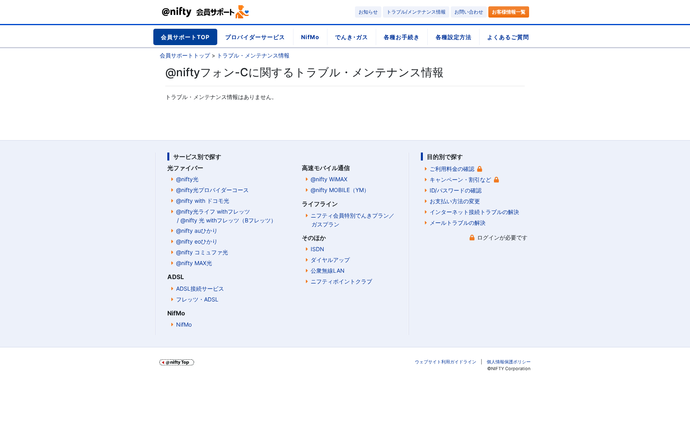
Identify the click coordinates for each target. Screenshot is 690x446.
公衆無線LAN (328, 270)
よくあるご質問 (508, 37)
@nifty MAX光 (194, 263)
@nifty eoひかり (197, 241)
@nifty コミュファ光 (202, 252)
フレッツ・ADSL (197, 299)
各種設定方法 (454, 37)
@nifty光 (187, 179)
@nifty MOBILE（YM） (340, 189)
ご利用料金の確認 (452, 168)
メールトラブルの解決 (458, 222)
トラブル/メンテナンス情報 (416, 12)
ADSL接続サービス (200, 288)
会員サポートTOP (185, 37)
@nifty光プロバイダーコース (212, 189)
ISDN (317, 249)
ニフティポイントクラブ (341, 281)
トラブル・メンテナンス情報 (253, 55)
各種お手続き (402, 37)
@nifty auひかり (197, 230)
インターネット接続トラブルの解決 (474, 211)
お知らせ (368, 12)
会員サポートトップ (185, 55)
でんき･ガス (351, 37)
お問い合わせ (468, 12)
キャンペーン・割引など (460, 179)
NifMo (310, 37)
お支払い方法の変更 (455, 201)
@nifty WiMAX (329, 179)
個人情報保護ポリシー (509, 362)
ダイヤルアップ (330, 259)
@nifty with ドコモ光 (202, 200)
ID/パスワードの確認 (456, 190)
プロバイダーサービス (255, 37)
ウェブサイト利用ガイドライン (445, 362)
